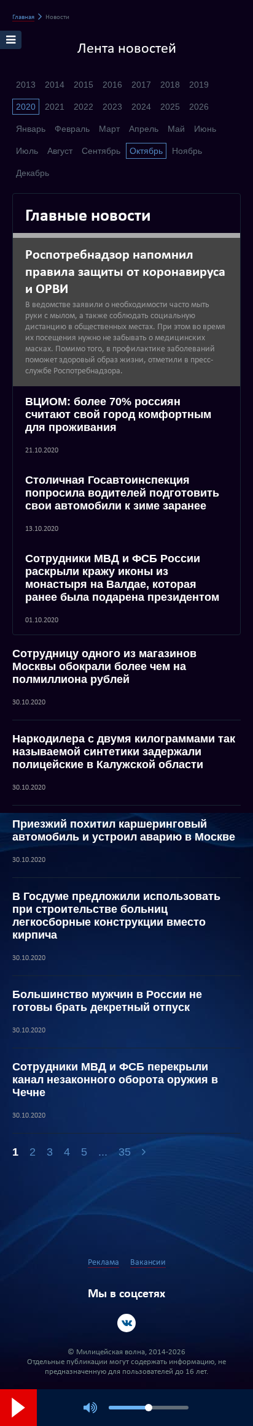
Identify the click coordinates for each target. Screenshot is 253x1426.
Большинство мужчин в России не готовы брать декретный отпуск (107, 1000)
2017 (141, 85)
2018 (170, 85)
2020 (26, 107)
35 (125, 1152)
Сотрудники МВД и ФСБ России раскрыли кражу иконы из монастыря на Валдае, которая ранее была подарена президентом (122, 577)
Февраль (72, 129)
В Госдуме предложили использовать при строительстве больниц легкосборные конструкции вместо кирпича (116, 915)
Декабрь (32, 173)
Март (109, 129)
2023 (112, 107)
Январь (30, 129)
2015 (83, 85)
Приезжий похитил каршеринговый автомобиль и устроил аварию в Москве (123, 830)
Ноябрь (187, 151)
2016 (112, 85)
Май (176, 129)
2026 (199, 107)
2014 (54, 85)
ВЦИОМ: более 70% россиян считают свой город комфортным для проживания (118, 414)
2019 (199, 85)
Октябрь (146, 151)
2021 (54, 107)
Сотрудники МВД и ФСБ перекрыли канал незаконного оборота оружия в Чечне (115, 1080)
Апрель (143, 129)
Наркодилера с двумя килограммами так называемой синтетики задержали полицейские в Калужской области (123, 752)
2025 (170, 107)
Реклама (103, 1262)
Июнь (205, 129)
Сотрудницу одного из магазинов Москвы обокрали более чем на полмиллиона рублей (104, 666)
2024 (141, 107)
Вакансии (148, 1262)
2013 (26, 85)
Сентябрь (101, 151)
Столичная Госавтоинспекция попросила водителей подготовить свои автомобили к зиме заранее (122, 493)
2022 (83, 107)
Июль (27, 151)
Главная (23, 17)
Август (59, 151)
